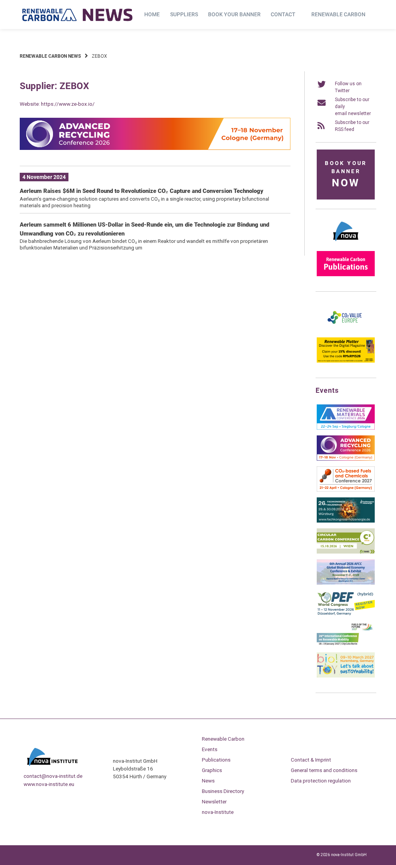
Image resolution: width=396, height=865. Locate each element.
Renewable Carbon (338, 14)
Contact (283, 14)
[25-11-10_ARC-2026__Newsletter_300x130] (346, 459)
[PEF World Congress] (346, 614)
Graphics (212, 770)
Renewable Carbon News (50, 56)
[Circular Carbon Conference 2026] (346, 552)
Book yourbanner (346, 174)
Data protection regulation (321, 780)
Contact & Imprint (311, 760)
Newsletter (214, 801)
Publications (216, 760)
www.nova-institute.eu (49, 784)
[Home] (78, 15)
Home (152, 14)
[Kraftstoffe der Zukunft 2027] (346, 645)
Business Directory (223, 791)
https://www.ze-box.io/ (68, 104)
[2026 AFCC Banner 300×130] (346, 583)
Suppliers (184, 14)
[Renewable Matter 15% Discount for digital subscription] (346, 361)
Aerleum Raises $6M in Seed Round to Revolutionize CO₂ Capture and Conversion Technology (141, 190)
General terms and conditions (324, 770)
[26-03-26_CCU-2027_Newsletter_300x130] (346, 490)
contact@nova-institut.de (53, 776)
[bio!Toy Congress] (346, 676)
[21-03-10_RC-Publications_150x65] (346, 274)
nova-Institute (218, 812)
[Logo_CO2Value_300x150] (346, 330)
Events (209, 749)
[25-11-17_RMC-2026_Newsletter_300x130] (346, 428)
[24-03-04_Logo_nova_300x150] (346, 243)
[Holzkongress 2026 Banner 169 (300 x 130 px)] (346, 521)
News (208, 780)
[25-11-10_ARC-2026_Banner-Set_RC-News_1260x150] (155, 148)
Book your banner (234, 14)
